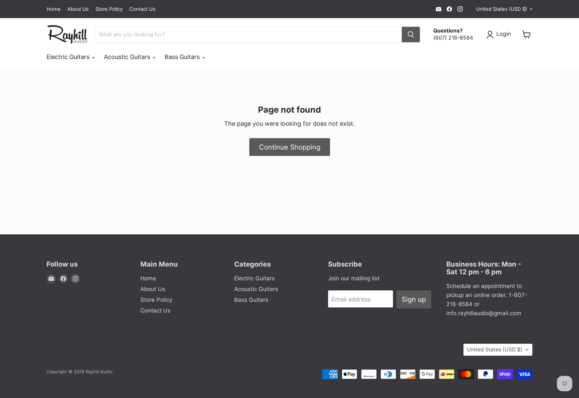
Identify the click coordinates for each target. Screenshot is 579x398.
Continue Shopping (289, 147)
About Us (78, 9)
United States (501, 9)
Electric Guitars (69, 56)
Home (54, 9)
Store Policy (109, 9)
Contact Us (142, 9)
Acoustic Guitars (128, 56)
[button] (500, 35)
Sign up (414, 299)
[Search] (411, 34)
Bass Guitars (183, 56)
